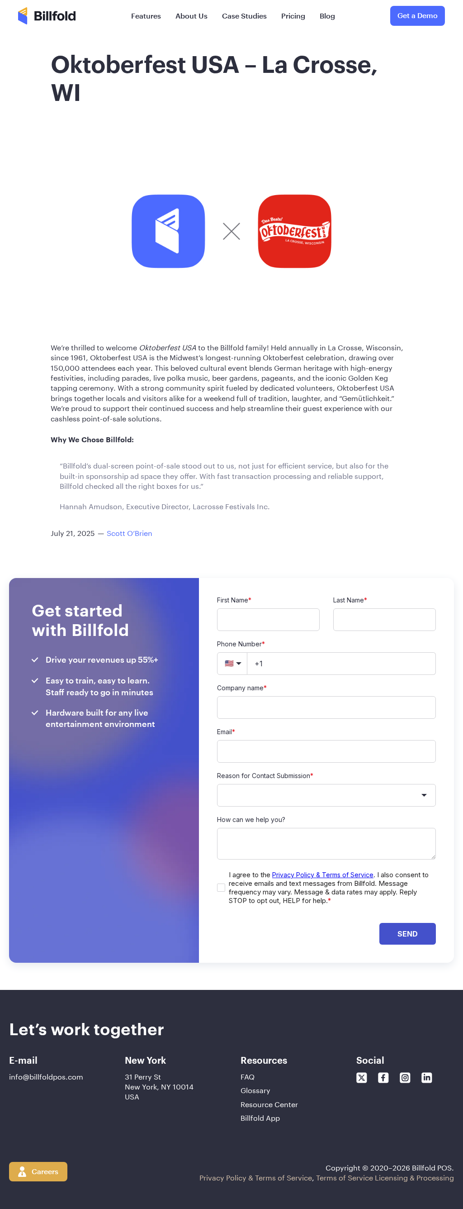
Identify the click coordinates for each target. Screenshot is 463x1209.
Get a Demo (417, 15)
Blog (327, 15)
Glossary (255, 1089)
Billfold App (260, 1117)
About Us (191, 15)
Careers (45, 1171)
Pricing (293, 15)
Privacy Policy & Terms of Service (255, 1176)
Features (146, 15)
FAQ (248, 1076)
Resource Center (269, 1104)
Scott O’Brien (129, 532)
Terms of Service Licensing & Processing (385, 1176)
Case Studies (244, 15)
